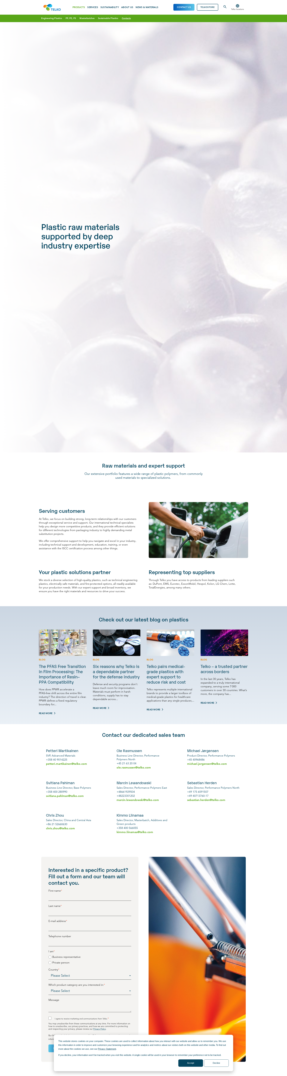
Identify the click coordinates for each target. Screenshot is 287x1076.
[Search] (225, 8)
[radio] (89, 957)
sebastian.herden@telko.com (206, 800)
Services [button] (92, 7)
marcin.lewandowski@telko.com (138, 800)
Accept (190, 1063)
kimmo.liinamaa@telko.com (135, 832)
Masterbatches (87, 18)
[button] (237, 7)
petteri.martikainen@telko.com (66, 763)
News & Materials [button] (147, 7)
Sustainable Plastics (108, 18)
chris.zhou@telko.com (60, 828)
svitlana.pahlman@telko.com (65, 796)
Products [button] (78, 7)
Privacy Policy (99, 1029)
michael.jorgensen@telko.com (207, 763)
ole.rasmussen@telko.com (134, 767)
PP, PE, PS (71, 18)
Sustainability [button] (109, 7)
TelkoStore (207, 7)
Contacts (126, 18)
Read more (46, 713)
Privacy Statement (107, 1049)
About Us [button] (127, 7)
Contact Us (184, 7)
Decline (216, 1063)
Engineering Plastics (51, 18)
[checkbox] (89, 960)
